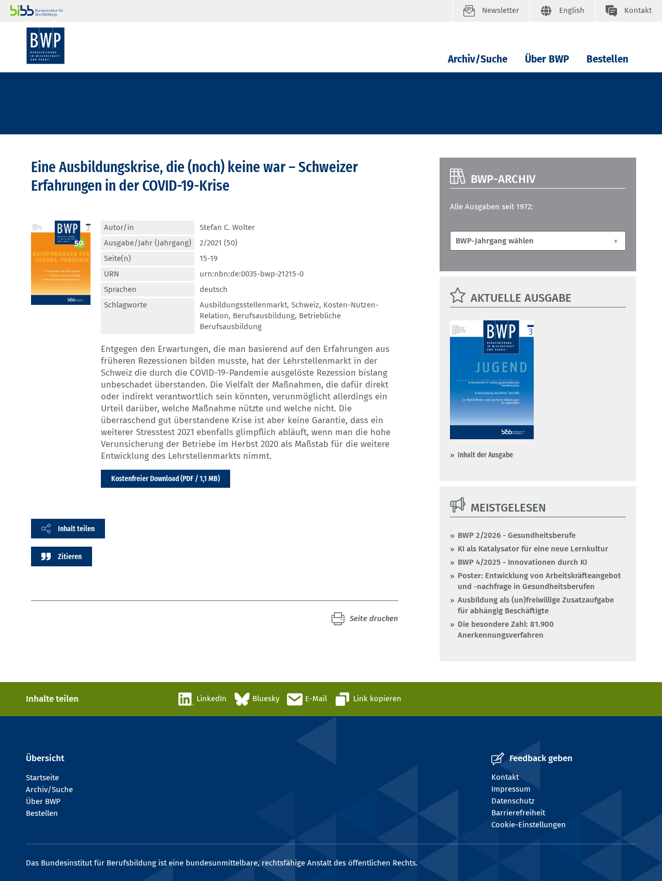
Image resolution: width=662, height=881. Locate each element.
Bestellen (607, 59)
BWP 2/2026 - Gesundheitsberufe (517, 535)
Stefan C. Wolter (227, 227)
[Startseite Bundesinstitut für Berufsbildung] (231, 11)
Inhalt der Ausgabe (485, 454)
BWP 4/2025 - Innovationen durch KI (522, 562)
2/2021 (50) (218, 243)
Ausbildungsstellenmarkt (243, 305)
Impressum (511, 789)
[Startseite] (45, 46)
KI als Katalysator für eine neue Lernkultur (533, 548)
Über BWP (547, 59)
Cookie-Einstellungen (528, 824)
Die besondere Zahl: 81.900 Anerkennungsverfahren (506, 630)
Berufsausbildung (264, 315)
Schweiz (305, 305)
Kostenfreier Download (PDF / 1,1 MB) (165, 478)
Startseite (42, 777)
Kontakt (505, 777)
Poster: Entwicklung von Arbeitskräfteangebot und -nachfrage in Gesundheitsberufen (539, 581)
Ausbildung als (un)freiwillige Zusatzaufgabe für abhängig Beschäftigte (536, 605)
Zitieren (70, 556)
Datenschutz (513, 801)
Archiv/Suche (477, 59)
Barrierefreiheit (518, 812)
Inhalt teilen (76, 528)
